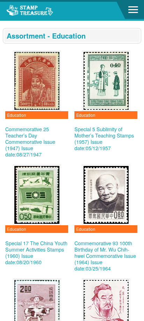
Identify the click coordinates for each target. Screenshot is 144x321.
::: (5, 24)
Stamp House (43, 11)
